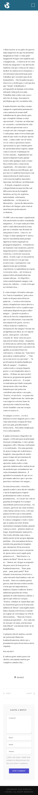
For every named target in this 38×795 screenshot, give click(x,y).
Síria (29, 32)
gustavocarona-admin (13, 32)
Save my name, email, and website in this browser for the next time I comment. (18, 760)
